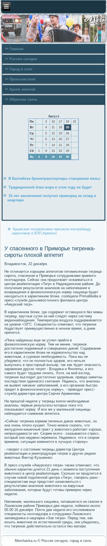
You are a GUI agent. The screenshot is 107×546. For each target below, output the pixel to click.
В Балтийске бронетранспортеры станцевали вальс (54, 178)
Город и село (20, 69)
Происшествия (22, 79)
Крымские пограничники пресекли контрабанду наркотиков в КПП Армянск (51, 231)
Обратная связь (23, 99)
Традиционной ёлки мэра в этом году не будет (50, 187)
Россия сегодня (23, 59)
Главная (16, 49)
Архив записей (22, 89)
